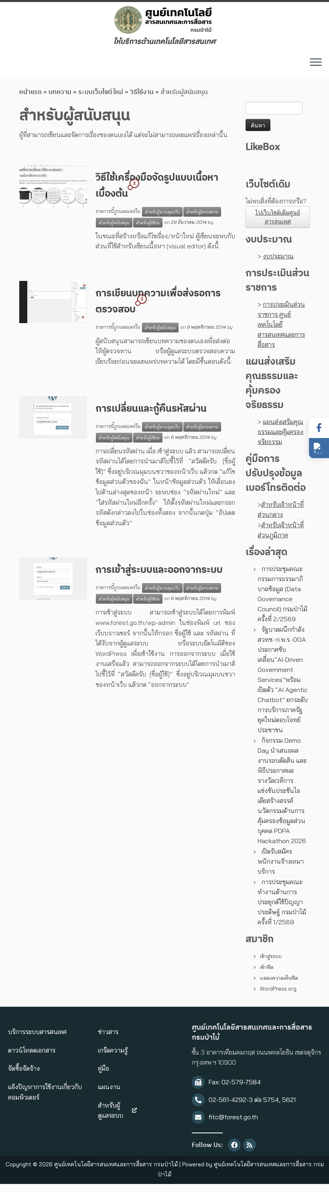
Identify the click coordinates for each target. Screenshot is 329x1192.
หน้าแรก (30, 92)
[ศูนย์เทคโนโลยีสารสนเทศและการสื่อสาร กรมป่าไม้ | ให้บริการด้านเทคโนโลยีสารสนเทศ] (164, 20)
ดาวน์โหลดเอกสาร (31, 1050)
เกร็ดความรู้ (113, 1050)
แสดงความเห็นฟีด (279, 978)
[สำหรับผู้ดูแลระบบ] (134, 1110)
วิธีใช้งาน (142, 92)
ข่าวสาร (108, 1032)
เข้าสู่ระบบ (271, 956)
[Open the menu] (316, 63)
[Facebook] (234, 1145)
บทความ (60, 92)
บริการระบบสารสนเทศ (37, 1032)
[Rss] (249, 1145)
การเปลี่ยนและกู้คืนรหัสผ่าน (151, 409)
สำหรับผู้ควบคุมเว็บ (162, 212)
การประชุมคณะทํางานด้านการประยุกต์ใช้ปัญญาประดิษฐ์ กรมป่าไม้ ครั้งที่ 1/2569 (282, 902)
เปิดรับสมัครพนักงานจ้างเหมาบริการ (281, 861)
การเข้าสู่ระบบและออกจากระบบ (159, 570)
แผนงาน (109, 1087)
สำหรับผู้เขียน (148, 222)
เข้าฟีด (267, 967)
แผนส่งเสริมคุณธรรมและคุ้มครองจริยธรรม (280, 432)
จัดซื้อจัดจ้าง (24, 1068)
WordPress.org (278, 988)
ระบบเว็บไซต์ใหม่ (100, 92)
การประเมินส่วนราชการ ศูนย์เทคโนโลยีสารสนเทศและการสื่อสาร (281, 324)
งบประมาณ (278, 256)
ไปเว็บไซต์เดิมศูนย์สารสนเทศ (277, 217)
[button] (319, 448)
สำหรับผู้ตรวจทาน (202, 212)
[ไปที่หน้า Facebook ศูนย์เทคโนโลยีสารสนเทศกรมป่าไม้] (319, 428)
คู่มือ (103, 1068)
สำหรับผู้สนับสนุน (114, 222)
